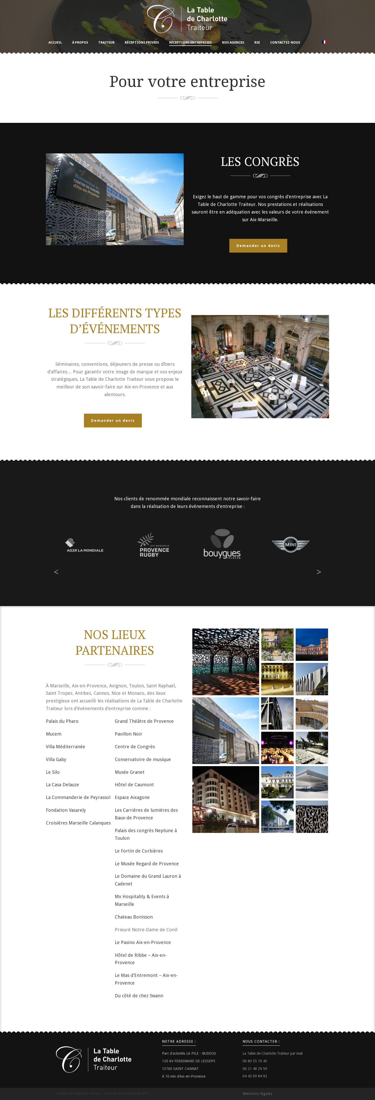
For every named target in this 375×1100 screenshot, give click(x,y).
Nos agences (233, 42)
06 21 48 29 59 (255, 1069)
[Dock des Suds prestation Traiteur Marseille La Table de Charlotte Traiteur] (277, 748)
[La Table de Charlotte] (187, 18)
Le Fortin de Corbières (139, 851)
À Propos (80, 42)
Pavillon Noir (128, 734)
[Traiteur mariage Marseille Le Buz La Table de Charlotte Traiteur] (312, 748)
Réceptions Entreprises (190, 42)
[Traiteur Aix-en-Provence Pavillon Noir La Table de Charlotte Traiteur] (277, 713)
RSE (257, 42)
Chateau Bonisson (134, 917)
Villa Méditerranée (65, 746)
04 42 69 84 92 (255, 1076)
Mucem (53, 734)
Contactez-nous (285, 42)
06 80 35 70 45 (255, 1061)
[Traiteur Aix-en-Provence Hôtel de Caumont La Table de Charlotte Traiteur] (277, 644)
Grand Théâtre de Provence (144, 721)
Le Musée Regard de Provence (147, 863)
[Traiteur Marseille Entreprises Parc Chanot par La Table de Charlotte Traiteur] (277, 817)
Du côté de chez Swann (139, 995)
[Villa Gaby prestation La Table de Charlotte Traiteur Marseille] (277, 782)
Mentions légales (257, 1094)
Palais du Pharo (62, 721)
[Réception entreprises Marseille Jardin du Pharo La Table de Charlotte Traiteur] (312, 644)
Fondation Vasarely (66, 810)
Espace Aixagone (132, 797)
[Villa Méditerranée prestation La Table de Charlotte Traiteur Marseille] (312, 782)
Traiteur (106, 42)
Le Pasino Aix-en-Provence (143, 942)
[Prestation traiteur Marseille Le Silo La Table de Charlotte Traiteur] (225, 799)
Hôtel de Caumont (134, 784)
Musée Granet (129, 772)
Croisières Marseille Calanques (78, 823)
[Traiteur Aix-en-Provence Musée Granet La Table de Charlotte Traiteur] (277, 679)
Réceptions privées (142, 42)
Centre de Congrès (135, 746)
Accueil (55, 42)
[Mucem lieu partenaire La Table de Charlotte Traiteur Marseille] (225, 661)
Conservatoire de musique (143, 759)
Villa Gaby (56, 759)
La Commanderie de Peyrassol (78, 797)
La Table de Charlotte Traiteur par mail (273, 1053)
